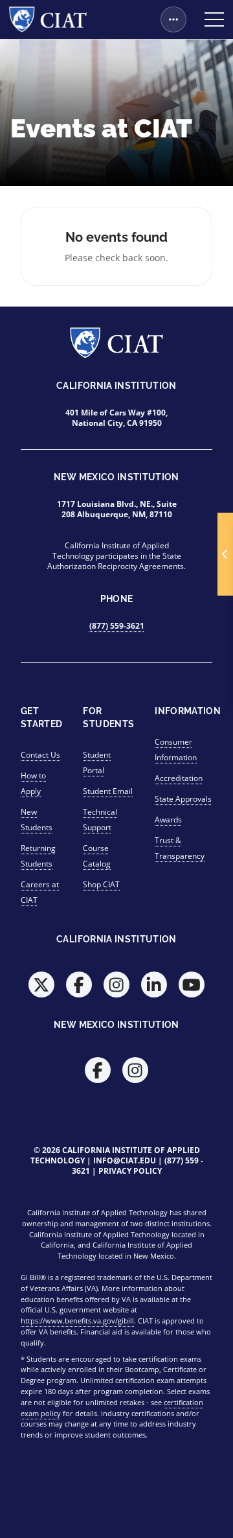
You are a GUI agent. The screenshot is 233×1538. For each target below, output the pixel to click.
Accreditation (179, 778)
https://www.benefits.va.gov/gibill (77, 1320)
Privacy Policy (130, 1170)
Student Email (108, 791)
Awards (168, 819)
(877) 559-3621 (116, 625)
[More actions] (173, 19)
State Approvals (183, 798)
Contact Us (40, 754)
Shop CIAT (101, 884)
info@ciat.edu (124, 1160)
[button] (225, 554)
